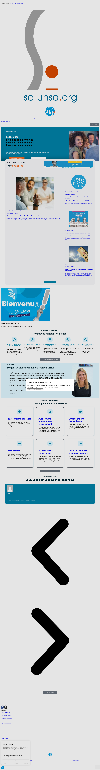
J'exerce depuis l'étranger (52, 387)
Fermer (29, 389)
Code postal (29, 387)
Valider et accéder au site (38, 389)
